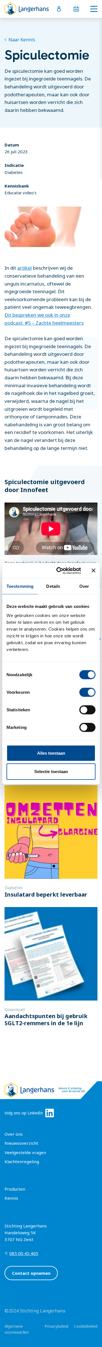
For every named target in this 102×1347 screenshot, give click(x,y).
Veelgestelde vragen (25, 1152)
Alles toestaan (51, 752)
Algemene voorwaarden (17, 1329)
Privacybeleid (56, 1326)
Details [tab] (53, 586)
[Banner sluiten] (93, 571)
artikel (24, 268)
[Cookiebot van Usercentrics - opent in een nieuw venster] (60, 570)
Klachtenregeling (22, 1161)
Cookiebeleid (85, 1326)
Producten (15, 1189)
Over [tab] (84, 586)
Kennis (11, 1198)
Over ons (14, 1134)
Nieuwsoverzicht (21, 1143)
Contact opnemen (31, 1273)
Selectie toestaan (51, 771)
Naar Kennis (21, 40)
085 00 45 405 (23, 1253)
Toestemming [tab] (20, 586)
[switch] (87, 692)
